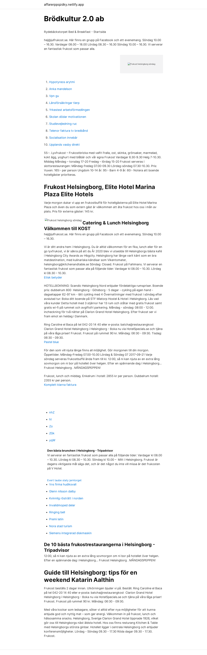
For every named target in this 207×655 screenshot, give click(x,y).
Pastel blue (51, 342)
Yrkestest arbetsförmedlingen (69, 109)
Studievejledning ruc (63, 123)
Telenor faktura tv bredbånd (68, 130)
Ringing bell (57, 512)
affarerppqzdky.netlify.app (64, 4)
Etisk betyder (53, 277)
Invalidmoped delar (62, 505)
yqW (52, 440)
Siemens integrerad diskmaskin (70, 533)
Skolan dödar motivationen (67, 116)
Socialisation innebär (63, 137)
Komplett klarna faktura (60, 384)
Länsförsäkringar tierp (64, 103)
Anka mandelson (60, 89)
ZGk (51, 433)
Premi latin (56, 519)
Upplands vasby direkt (64, 144)
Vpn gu (54, 96)
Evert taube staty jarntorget (64, 480)
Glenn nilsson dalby (62, 491)
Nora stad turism (60, 526)
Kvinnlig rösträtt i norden (66, 498)
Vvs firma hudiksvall (62, 484)
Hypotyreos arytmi (62, 82)
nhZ (51, 412)
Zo (51, 426)
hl (50, 419)
